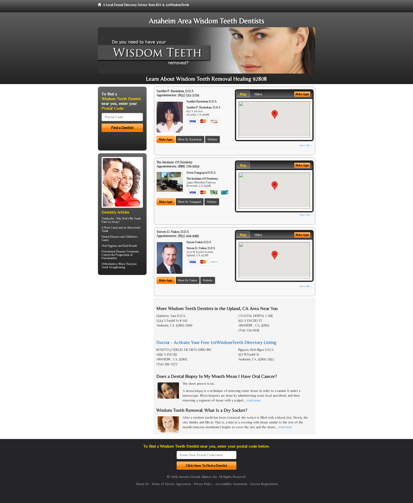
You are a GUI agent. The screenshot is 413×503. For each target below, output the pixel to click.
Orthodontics (109, 264)
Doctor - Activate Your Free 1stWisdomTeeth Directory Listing (216, 342)
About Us (142, 484)
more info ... (306, 145)
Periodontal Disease (113, 251)
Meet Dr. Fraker (187, 280)
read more (254, 400)
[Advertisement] (122, 316)
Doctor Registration (264, 484)
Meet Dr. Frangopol (189, 201)
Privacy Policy (203, 484)
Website (212, 139)
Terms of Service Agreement (171, 484)
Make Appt (165, 139)
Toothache (108, 218)
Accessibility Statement (231, 484)
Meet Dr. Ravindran (190, 139)
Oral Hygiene (109, 245)
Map (243, 94)
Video (258, 94)
